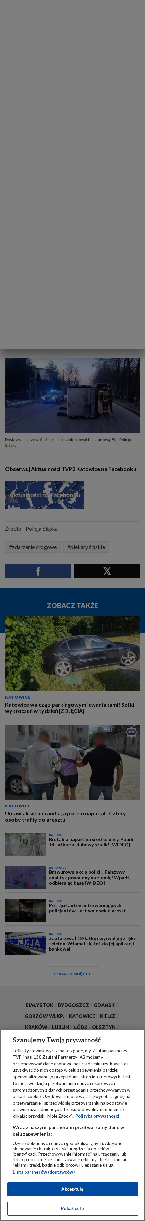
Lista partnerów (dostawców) (44, 1172)
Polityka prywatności (97, 1116)
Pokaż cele (72, 1208)
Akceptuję (72, 1189)
